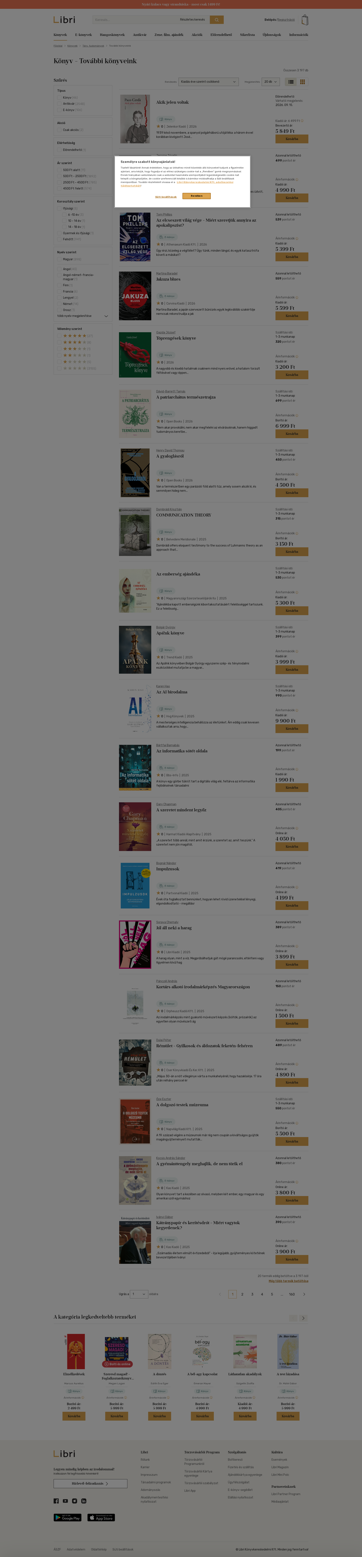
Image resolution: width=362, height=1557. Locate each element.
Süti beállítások (166, 196)
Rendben (197, 195)
